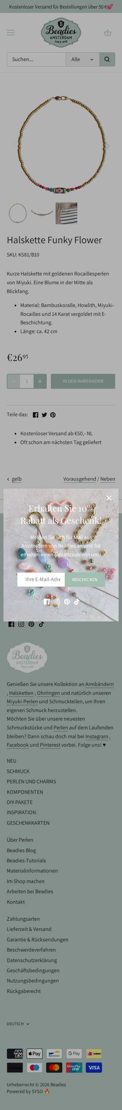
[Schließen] (109, 498)
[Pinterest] (67, 601)
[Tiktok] (77, 601)
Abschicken (85, 579)
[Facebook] (46, 601)
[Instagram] (57, 601)
